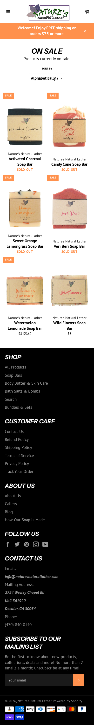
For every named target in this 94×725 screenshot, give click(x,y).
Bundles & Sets (18, 407)
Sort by (47, 68)
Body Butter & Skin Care (26, 383)
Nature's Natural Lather (34, 701)
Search (11, 399)
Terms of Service (19, 455)
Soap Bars (13, 375)
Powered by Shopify (67, 701)
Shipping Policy (18, 447)
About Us (13, 495)
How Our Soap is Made (25, 519)
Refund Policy (17, 439)
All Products (15, 367)
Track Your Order (19, 471)
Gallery (11, 503)
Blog (9, 512)
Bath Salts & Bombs (22, 391)
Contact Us (14, 431)
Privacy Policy (17, 463)
